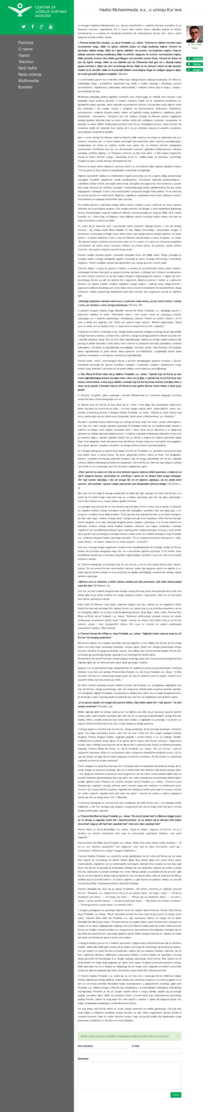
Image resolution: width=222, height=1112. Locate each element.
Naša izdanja (29, 74)
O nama (25, 49)
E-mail (135, 1046)
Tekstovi (26, 62)
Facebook (196, 58)
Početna (25, 43)
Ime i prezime (85, 1046)
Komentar (83, 1058)
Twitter (194, 64)
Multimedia (28, 81)
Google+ (195, 69)
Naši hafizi (27, 68)
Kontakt (25, 87)
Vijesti (24, 55)
